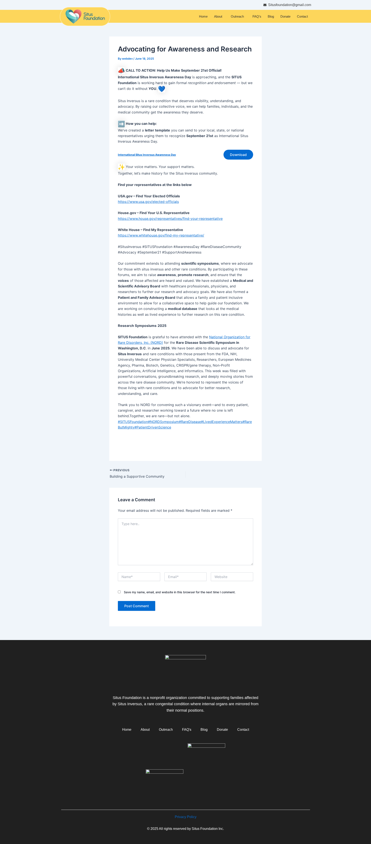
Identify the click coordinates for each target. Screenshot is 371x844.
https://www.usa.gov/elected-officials (148, 201)
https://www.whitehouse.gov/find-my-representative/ (161, 235)
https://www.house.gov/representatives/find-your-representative (170, 218)
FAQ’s (256, 16)
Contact (302, 16)
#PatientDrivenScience (152, 427)
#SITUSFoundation (133, 422)
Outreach (237, 16)
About (218, 16)
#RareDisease (190, 422)
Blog (271, 16)
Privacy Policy (185, 817)
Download (238, 154)
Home (203, 16)
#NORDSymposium (163, 422)
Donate (285, 16)
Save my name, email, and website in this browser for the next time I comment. (180, 592)
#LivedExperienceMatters (221, 422)
